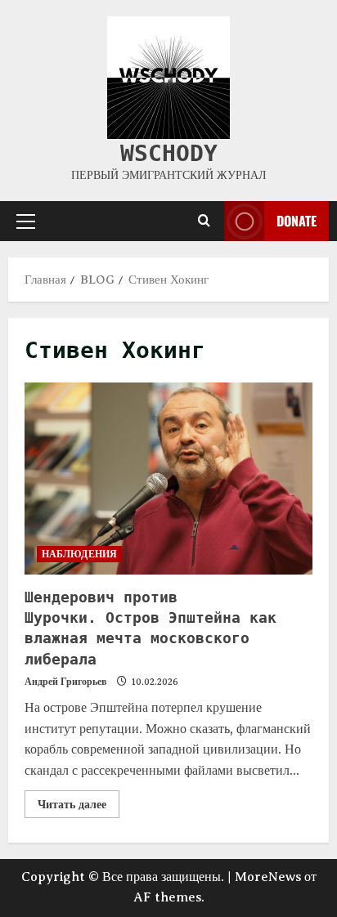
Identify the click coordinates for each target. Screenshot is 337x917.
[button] (25, 221)
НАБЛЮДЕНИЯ (79, 554)
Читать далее (78, 800)
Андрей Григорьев (65, 681)
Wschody (169, 153)
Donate (296, 220)
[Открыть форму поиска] (204, 221)
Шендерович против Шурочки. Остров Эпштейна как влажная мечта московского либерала (168, 478)
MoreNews (268, 877)
